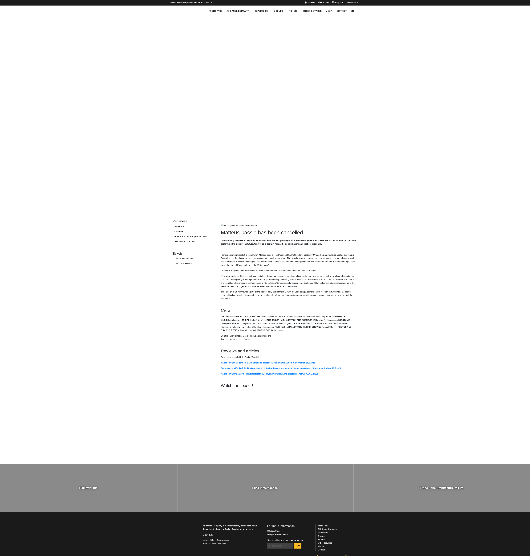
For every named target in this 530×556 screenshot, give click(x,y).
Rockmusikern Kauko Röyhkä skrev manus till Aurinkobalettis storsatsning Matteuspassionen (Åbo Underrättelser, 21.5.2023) (281, 368)
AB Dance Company (237, 11)
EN (352, 11)
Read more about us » (242, 529)
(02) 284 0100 (273, 531)
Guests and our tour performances (190, 236)
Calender (178, 231)
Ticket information (183, 264)
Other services (312, 11)
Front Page (215, 11)
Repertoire (261, 11)
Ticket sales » (352, 3)
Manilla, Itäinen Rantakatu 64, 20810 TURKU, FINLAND (191, 3)
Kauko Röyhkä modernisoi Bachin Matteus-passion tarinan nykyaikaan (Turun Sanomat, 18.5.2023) (268, 363)
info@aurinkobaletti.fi (277, 534)
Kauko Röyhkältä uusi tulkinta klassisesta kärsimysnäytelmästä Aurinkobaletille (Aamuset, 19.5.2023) (269, 374)
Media (329, 11)
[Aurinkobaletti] (179, 11)
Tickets (293, 11)
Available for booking (184, 241)
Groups (278, 11)
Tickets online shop (183, 259)
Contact (342, 11)
